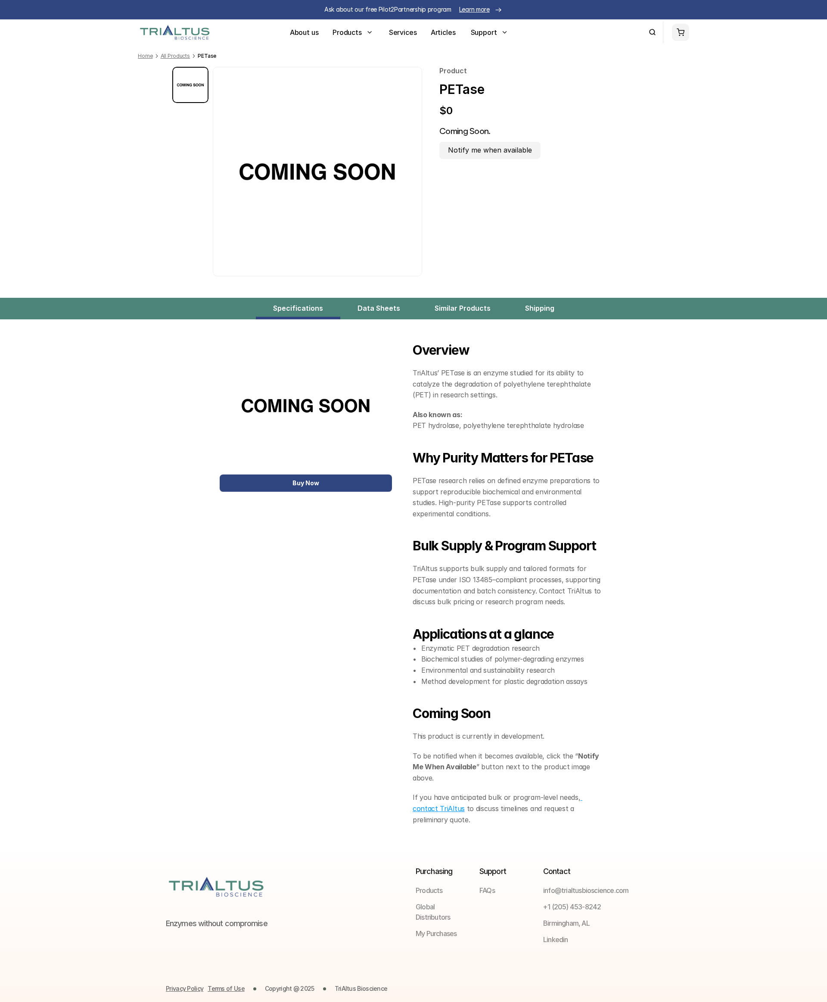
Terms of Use (226, 988)
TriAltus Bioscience (361, 988)
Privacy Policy (184, 988)
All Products (175, 56)
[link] (506, 890)
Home (145, 56)
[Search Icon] (652, 32)
